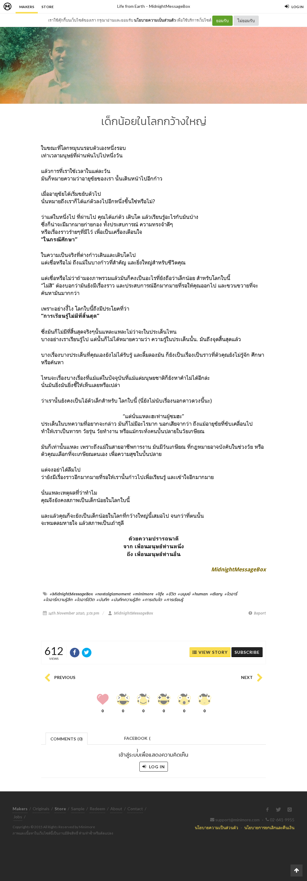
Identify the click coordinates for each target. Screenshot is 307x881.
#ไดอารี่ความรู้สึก (58, 599)
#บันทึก (103, 599)
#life (160, 594)
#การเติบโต (152, 599)
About (116, 808)
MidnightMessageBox (169, 6)
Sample (78, 808)
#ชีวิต (171, 594)
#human (200, 594)
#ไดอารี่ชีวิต (84, 599)
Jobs (17, 816)
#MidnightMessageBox (71, 594)
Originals (41, 808)
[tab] (67, 738)
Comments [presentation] (66, 738)
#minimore (143, 594)
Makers (26, 6)
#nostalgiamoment (113, 594)
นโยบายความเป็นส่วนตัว (155, 20)
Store (47, 6)
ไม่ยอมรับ (246, 20)
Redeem (97, 808)
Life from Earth (131, 6)
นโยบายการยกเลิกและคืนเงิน (269, 827)
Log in (156, 766)
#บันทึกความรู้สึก (125, 599)
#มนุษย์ (184, 594)
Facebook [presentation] (137, 740)
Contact (135, 808)
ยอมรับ (222, 20)
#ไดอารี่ (231, 594)
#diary (216, 594)
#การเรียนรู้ (173, 599)
